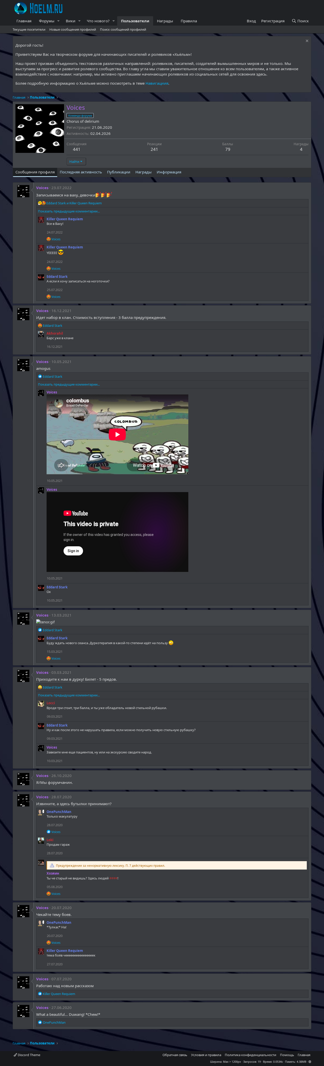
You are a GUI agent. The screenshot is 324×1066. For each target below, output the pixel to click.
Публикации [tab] (118, 171)
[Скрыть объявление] (306, 41)
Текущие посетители (29, 29)
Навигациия (157, 83)
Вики (70, 20)
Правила (189, 20)
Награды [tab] (143, 171)
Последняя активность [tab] (81, 171)
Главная (23, 20)
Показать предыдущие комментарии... (69, 211)
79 (227, 149)
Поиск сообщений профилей (123, 29)
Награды (165, 20)
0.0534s (278, 1061)
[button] (58, 21)
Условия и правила (206, 1055)
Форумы (46, 20)
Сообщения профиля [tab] (35, 171)
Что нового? (98, 20)
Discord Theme (28, 1055)
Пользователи (135, 20)
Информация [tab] (169, 171)
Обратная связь (175, 1055)
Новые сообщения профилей (72, 29)
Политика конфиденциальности (250, 1055)
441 (76, 149)
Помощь (287, 1055)
